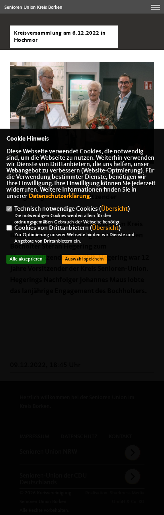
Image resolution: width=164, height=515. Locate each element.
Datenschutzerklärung (59, 196)
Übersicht (114, 209)
